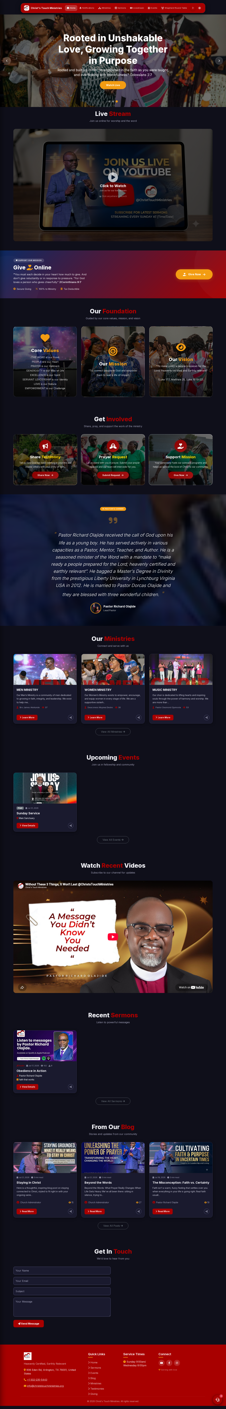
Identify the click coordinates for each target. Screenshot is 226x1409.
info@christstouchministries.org (45, 1385)
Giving (93, 1393)
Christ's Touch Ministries (46, 8)
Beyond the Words (98, 1182)
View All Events (112, 839)
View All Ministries (112, 731)
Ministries (106, 8)
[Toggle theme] (199, 8)
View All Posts (112, 1225)
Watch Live (113, 80)
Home (72, 8)
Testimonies (97, 1388)
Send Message (29, 1323)
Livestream (138, 8)
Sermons (122, 8)
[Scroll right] (192, 8)
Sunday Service (28, 813)
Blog (93, 1378)
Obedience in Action (31, 1071)
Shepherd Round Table (176, 8)
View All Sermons (112, 1101)
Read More (28, 1211)
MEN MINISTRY (27, 690)
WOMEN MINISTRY (98, 690)
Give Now (194, 274)
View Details (28, 825)
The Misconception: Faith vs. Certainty (181, 1182)
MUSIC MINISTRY (165, 690)
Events (154, 8)
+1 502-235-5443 (37, 1379)
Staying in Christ (29, 1182)
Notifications (88, 8)
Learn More (28, 717)
